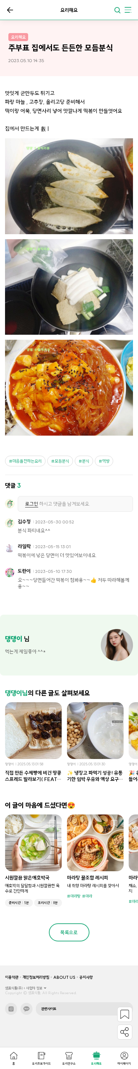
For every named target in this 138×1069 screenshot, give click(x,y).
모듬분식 (62, 461)
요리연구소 (69, 1063)
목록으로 (10, 10)
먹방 (106, 461)
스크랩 (52, 711)
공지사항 (86, 977)
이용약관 (11, 977)
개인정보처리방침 (35, 977)
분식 (85, 461)
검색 (117, 10)
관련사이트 (48, 1009)
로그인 (31, 504)
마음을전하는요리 (27, 461)
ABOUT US (64, 977)
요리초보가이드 (41, 1063)
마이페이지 (124, 1063)
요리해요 (96, 1063)
